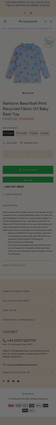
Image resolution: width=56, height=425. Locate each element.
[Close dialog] (53, 204)
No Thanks (36, 218)
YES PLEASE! (36, 215)
